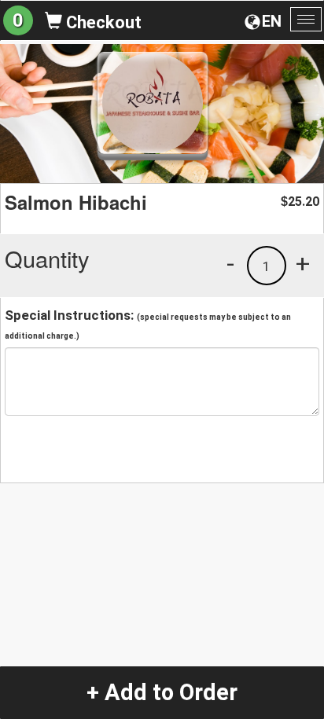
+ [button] (303, 263)
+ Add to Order (162, 692)
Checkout (102, 22)
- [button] (230, 263)
